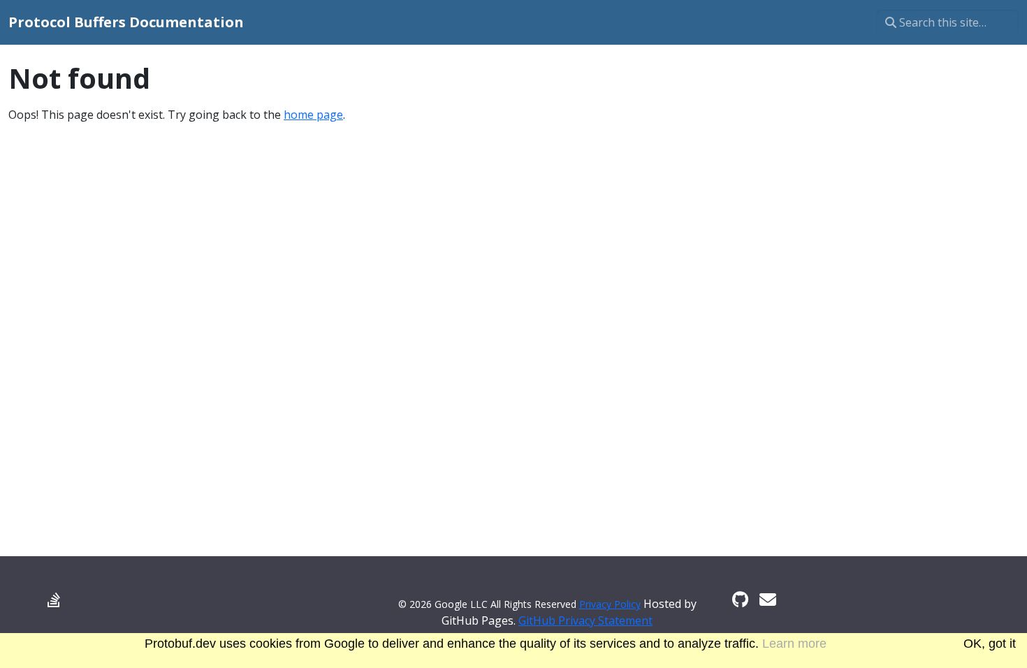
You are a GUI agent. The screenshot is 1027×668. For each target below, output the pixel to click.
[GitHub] (740, 599)
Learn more (794, 644)
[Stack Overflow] (54, 599)
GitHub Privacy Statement (585, 620)
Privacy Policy (610, 604)
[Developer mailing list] (767, 599)
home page (313, 114)
